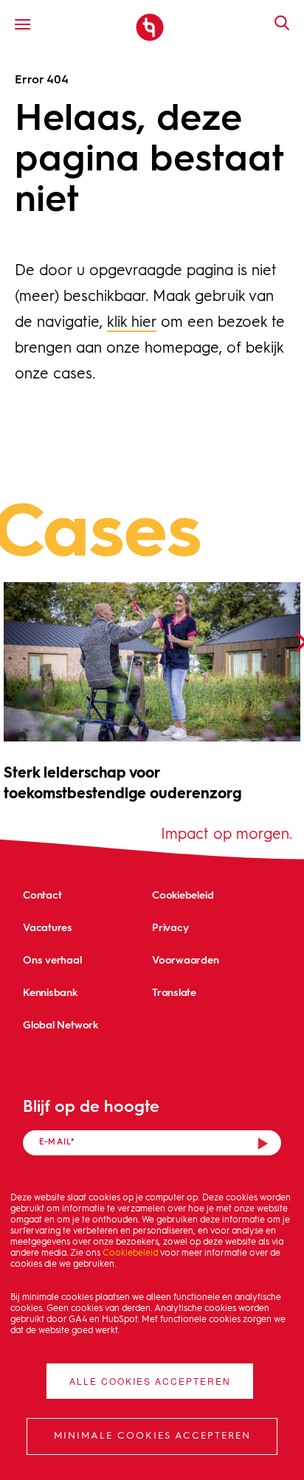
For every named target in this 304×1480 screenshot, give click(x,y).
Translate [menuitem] (174, 992)
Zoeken (274, 23)
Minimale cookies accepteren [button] (152, 1436)
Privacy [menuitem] (170, 927)
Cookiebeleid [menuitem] (182, 895)
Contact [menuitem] (42, 895)
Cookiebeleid (130, 1253)
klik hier (131, 323)
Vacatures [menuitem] (47, 927)
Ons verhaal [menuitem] (52, 959)
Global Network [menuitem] (60, 1024)
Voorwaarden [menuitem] (185, 959)
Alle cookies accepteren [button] (150, 1380)
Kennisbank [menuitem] (50, 992)
